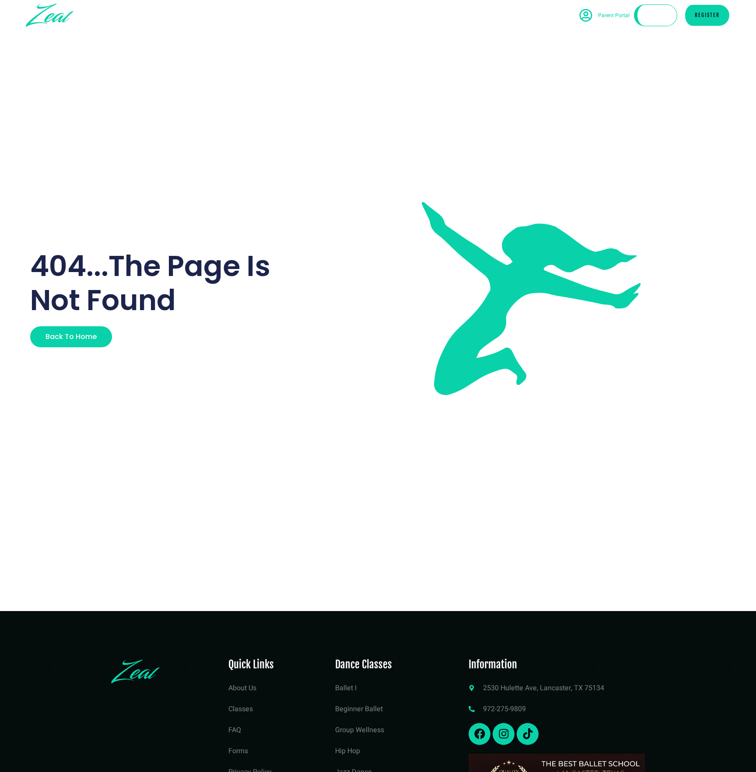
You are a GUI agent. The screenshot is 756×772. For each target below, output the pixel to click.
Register (707, 15)
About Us (414, 15)
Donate (657, 15)
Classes (359, 15)
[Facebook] (479, 734)
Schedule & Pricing (290, 15)
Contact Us (473, 15)
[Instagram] (503, 734)
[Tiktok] (528, 734)
